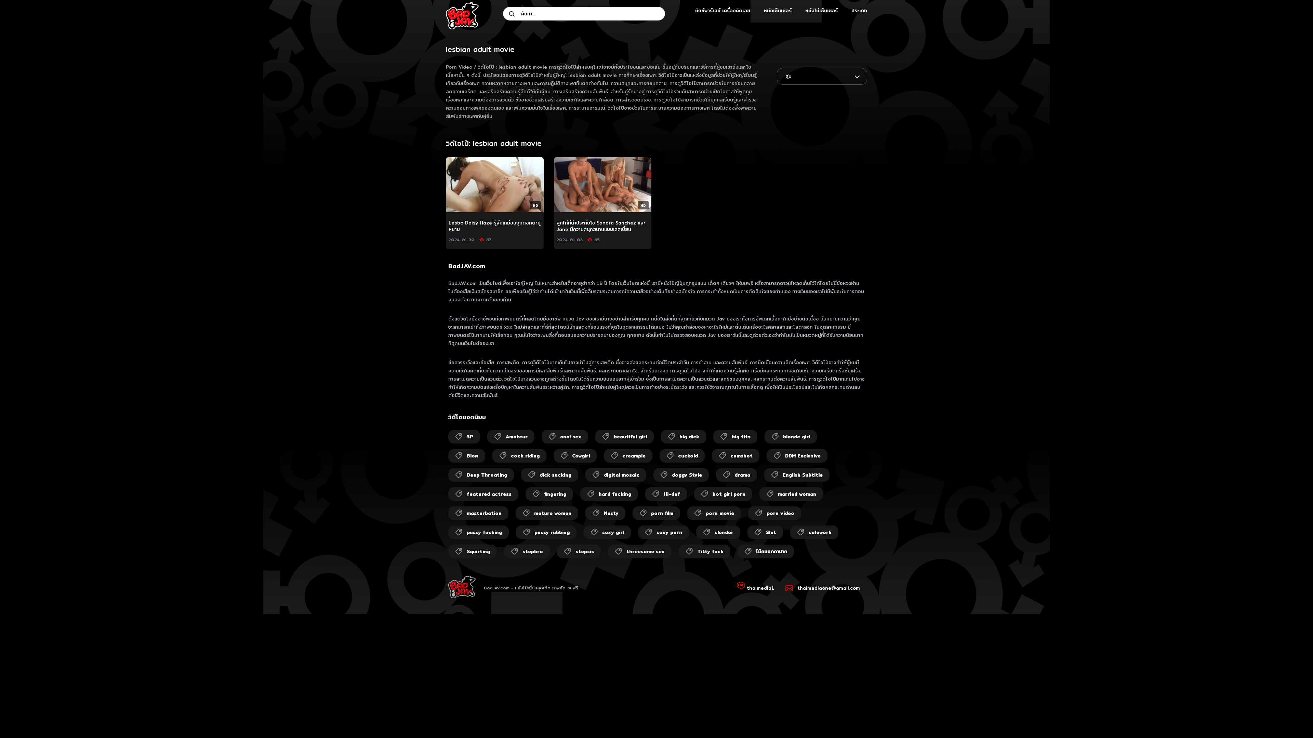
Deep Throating (487, 475)
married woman (797, 494)
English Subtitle (803, 475)
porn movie (720, 513)
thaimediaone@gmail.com (828, 588)
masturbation (484, 513)
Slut (771, 532)
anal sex (570, 436)
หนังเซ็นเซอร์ (778, 10)
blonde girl (796, 436)
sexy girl (613, 532)
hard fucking (615, 494)
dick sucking (555, 475)
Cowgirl (581, 456)
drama (742, 475)
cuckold (688, 456)
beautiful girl (630, 436)
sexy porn (669, 532)
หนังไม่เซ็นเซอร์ (821, 10)
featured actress (489, 494)
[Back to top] (1294, 719)
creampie (634, 456)
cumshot (741, 456)
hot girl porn (729, 494)
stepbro (532, 551)
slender (724, 532)
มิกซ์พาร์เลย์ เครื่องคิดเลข (722, 10)
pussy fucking (484, 532)
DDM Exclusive (803, 456)
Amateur (517, 436)
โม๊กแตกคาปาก (771, 551)
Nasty (611, 513)
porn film (662, 513)
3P (470, 436)
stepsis (584, 551)
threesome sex (645, 551)
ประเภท (859, 10)
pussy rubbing (552, 532)
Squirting (478, 551)
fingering (555, 494)
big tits (741, 436)
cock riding (525, 456)
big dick (689, 436)
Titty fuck (710, 551)
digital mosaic (621, 475)
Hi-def (672, 494)
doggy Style (687, 475)
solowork (820, 532)
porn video (780, 513)
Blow (472, 456)
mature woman (552, 513)
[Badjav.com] (462, 15)
